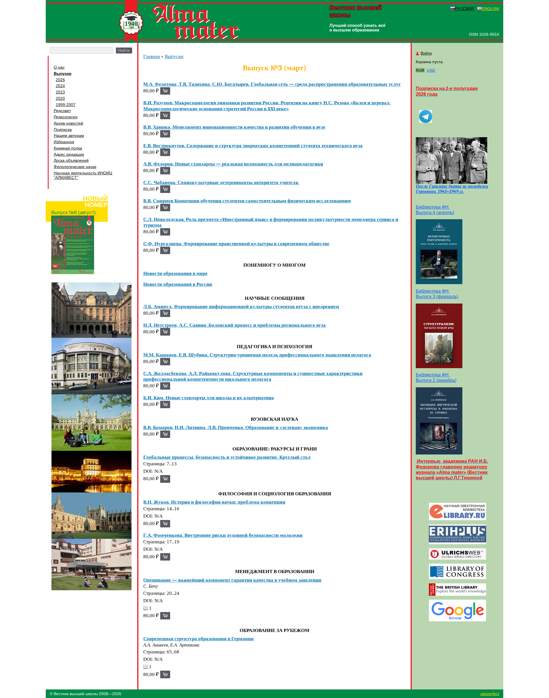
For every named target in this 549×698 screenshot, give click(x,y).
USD (431, 70)
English (490, 8)
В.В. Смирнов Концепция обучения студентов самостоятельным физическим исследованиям (247, 201)
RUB (420, 70)
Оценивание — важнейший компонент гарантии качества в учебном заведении (232, 580)
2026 (60, 79)
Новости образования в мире (175, 273)
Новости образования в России (177, 284)
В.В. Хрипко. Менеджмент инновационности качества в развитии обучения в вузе (234, 127)
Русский (464, 8)
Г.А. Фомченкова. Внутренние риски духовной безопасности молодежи (223, 535)
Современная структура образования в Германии (198, 638)
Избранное (64, 141)
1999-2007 (65, 104)
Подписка (63, 129)
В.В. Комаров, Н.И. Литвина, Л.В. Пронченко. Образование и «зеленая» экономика (235, 427)
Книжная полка (68, 148)
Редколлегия (65, 117)
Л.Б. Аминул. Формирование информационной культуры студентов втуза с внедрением (241, 306)
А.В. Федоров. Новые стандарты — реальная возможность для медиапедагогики (233, 164)
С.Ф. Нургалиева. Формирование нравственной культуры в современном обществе (236, 243)
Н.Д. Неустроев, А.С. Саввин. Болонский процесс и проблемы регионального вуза (234, 325)
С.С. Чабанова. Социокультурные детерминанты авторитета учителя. (221, 182)
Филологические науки (75, 166)
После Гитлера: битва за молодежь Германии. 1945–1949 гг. (452, 189)
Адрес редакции (69, 154)
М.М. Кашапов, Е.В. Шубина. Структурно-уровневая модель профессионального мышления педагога (257, 355)
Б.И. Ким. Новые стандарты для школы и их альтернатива (208, 397)
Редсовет (62, 110)
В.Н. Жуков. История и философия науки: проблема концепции (214, 502)
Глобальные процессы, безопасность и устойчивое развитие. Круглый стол (227, 457)
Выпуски (62, 73)
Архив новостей (68, 123)
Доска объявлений (71, 160)
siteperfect (489, 693)
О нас (59, 67)
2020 (60, 98)
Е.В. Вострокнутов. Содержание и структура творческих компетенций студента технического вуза (253, 145)
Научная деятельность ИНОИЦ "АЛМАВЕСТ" (83, 175)
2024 (60, 85)
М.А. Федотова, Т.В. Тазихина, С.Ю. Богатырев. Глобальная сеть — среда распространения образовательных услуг (272, 84)
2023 (60, 92)
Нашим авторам (69, 135)
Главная (151, 56)
